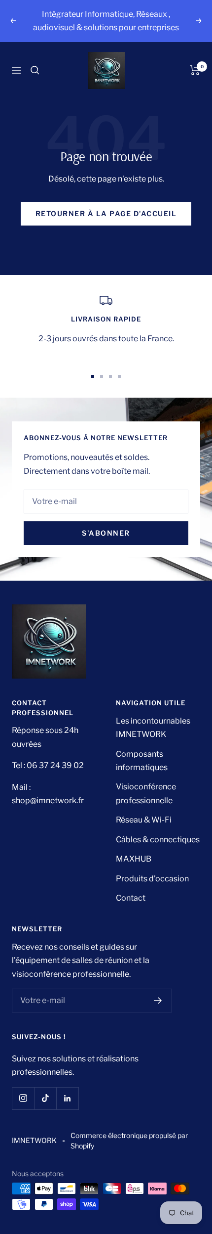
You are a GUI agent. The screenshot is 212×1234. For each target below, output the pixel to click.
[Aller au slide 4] (119, 376)
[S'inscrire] (158, 1000)
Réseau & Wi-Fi (144, 819)
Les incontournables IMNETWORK (153, 727)
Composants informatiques (142, 760)
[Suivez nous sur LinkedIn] (67, 1098)
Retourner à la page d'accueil (106, 213)
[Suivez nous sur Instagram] (23, 1098)
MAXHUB (133, 859)
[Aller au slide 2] (101, 376)
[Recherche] (35, 70)
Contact (130, 898)
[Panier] (195, 70)
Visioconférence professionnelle (146, 793)
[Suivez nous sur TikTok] (45, 1098)
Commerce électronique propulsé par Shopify (129, 1140)
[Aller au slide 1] (92, 376)
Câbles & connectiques (158, 839)
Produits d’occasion (152, 878)
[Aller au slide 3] (110, 376)
